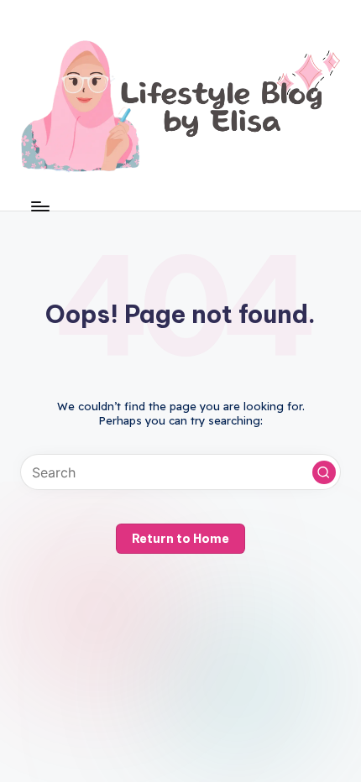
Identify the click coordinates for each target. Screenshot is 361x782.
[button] (324, 472)
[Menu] (39, 206)
